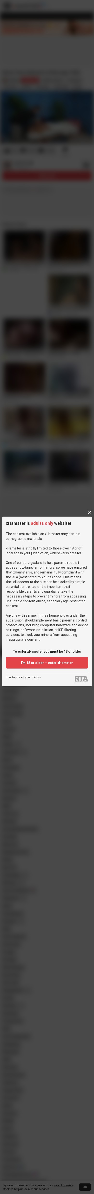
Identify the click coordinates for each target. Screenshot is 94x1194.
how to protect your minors (23, 677)
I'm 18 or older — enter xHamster (47, 663)
